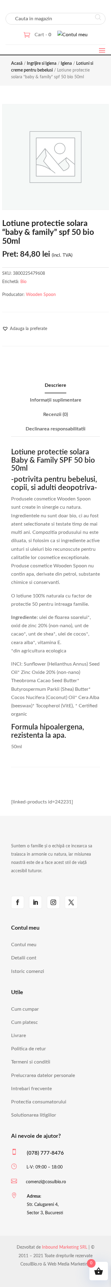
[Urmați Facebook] (17, 902)
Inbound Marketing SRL (64, 1247)
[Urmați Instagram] (53, 902)
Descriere (55, 385)
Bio (23, 282)
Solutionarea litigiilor (33, 1115)
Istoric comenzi (27, 971)
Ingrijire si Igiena (41, 63)
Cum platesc (24, 1022)
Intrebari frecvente (31, 1088)
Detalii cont (23, 957)
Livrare (18, 1035)
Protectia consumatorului (38, 1101)
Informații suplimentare (55, 400)
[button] (24, 329)
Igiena (66, 63)
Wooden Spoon (41, 295)
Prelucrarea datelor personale (43, 1075)
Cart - (42, 34)
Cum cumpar (25, 1009)
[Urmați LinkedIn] (35, 902)
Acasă (17, 63)
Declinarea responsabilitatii (55, 428)
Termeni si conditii (30, 1062)
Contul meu (23, 944)
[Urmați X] (71, 902)
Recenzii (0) (55, 414)
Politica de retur (28, 1048)
